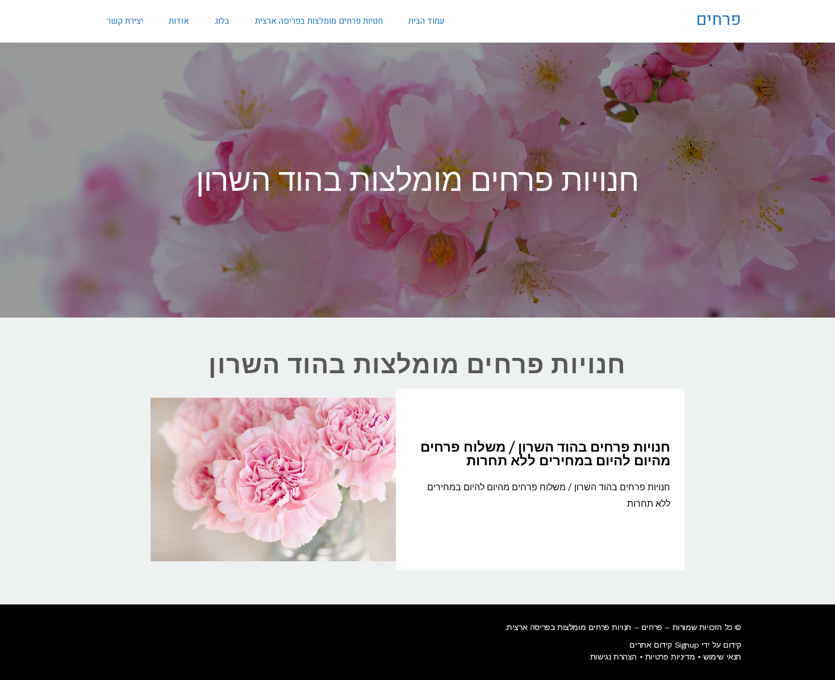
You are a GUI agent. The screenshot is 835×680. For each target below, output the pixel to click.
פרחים (718, 19)
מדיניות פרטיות (670, 656)
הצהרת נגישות (613, 656)
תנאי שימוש (722, 656)
